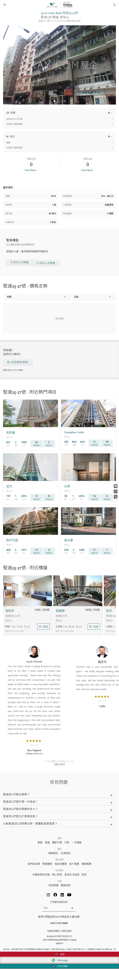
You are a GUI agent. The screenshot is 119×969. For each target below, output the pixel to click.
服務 (59, 838)
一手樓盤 (77, 842)
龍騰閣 (60, 611)
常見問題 (53, 885)
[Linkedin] (62, 894)
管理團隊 (47, 863)
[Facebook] (55, 894)
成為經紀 (66, 853)
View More (30, 170)
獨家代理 (57, 842)
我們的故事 (34, 863)
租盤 (47, 842)
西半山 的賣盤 (47, 263)
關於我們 (59, 859)
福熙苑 (9, 611)
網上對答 (57, 874)
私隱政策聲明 (53, 931)
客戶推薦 (74, 863)
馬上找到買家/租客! (17, 362)
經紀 (59, 849)
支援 (59, 881)
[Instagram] (48, 894)
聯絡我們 (66, 885)
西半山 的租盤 (21, 262)
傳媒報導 (86, 863)
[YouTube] (69, 894)
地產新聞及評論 (41, 874)
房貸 (84, 874)
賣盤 (39, 842)
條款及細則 (67, 931)
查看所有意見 (59, 764)
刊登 (66, 842)
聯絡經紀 (53, 853)
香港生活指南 (71, 874)
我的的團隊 (61, 863)
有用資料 (59, 870)
